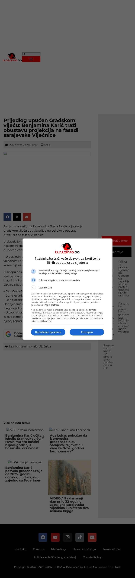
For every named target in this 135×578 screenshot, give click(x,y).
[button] (67, 287)
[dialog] (67, 289)
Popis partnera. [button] (52, 304)
